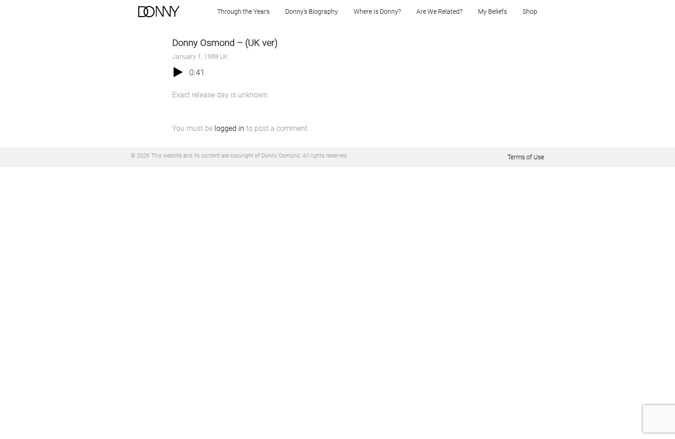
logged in (229, 128)
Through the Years (243, 11)
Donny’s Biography (311, 11)
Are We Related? (439, 11)
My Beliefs (492, 11)
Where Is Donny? (377, 11)
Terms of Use (525, 157)
